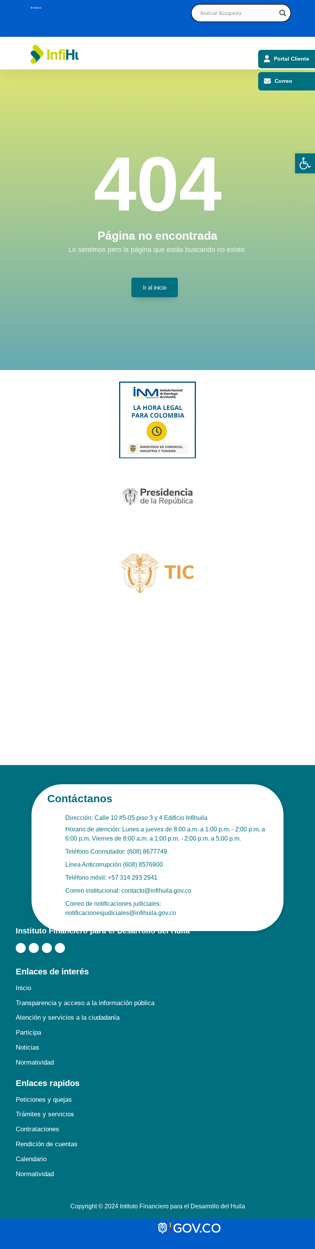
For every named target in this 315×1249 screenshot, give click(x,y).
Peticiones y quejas (44, 1099)
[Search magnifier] (282, 13)
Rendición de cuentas (47, 1144)
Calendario (31, 1159)
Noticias (27, 1047)
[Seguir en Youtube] (60, 948)
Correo (283, 81)
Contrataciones (37, 1129)
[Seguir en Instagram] (47, 948)
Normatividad (35, 1062)
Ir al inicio (154, 287)
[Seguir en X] (34, 948)
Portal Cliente (291, 59)
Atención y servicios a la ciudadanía (67, 1017)
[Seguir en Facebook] (21, 948)
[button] (305, 163)
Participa (28, 1032)
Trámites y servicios (45, 1114)
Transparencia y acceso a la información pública (85, 1003)
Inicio (23, 988)
